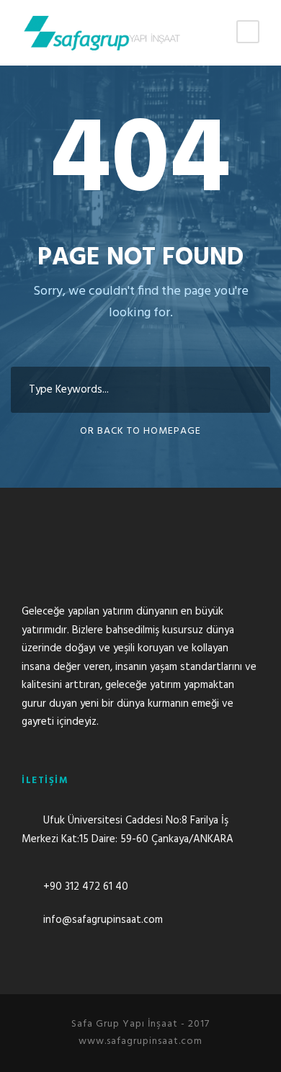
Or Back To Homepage (140, 431)
